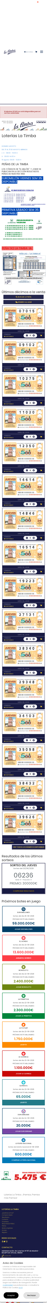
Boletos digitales (7, 1228)
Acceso (29, 52)
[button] (3, 128)
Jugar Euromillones (23, 929)
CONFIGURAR (8, 1285)
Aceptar (11, 1295)
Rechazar (31, 1295)
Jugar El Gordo (23, 958)
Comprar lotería (7, 1215)
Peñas (4, 1226)
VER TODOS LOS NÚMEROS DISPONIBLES (28, 847)
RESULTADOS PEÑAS (8, 1224)
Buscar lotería (24, 297)
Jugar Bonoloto (23, 987)
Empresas (5, 1221)
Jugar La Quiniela (23, 1074)
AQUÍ (20, 1287)
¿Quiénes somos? (8, 1213)
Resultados (5, 1217)
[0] (37, 52)
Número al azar (24, 302)
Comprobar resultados (23, 891)
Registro (4, 1232)
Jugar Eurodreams (23, 1131)
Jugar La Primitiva (23, 1016)
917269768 (7, 1256)
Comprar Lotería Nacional (23, 1160)
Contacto (5, 1219)
